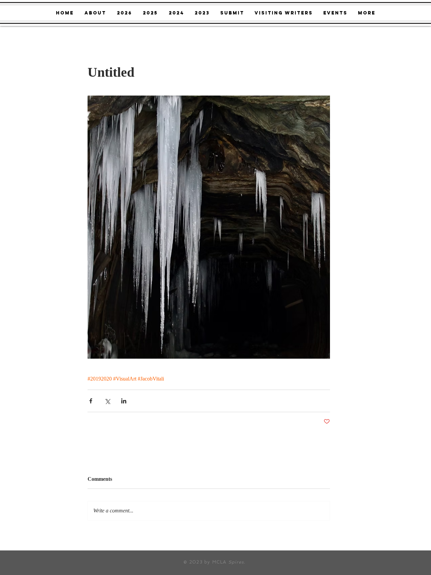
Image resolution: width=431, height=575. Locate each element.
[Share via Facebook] (91, 401)
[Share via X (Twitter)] (107, 401)
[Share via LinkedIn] (124, 401)
